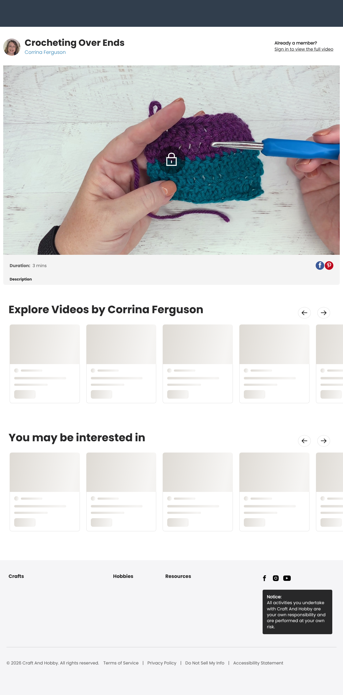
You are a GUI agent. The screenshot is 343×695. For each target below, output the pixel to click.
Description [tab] (21, 279)
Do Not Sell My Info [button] (205, 663)
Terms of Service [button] (121, 663)
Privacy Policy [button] (161, 663)
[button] (320, 265)
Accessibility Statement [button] (258, 663)
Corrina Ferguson (45, 52)
